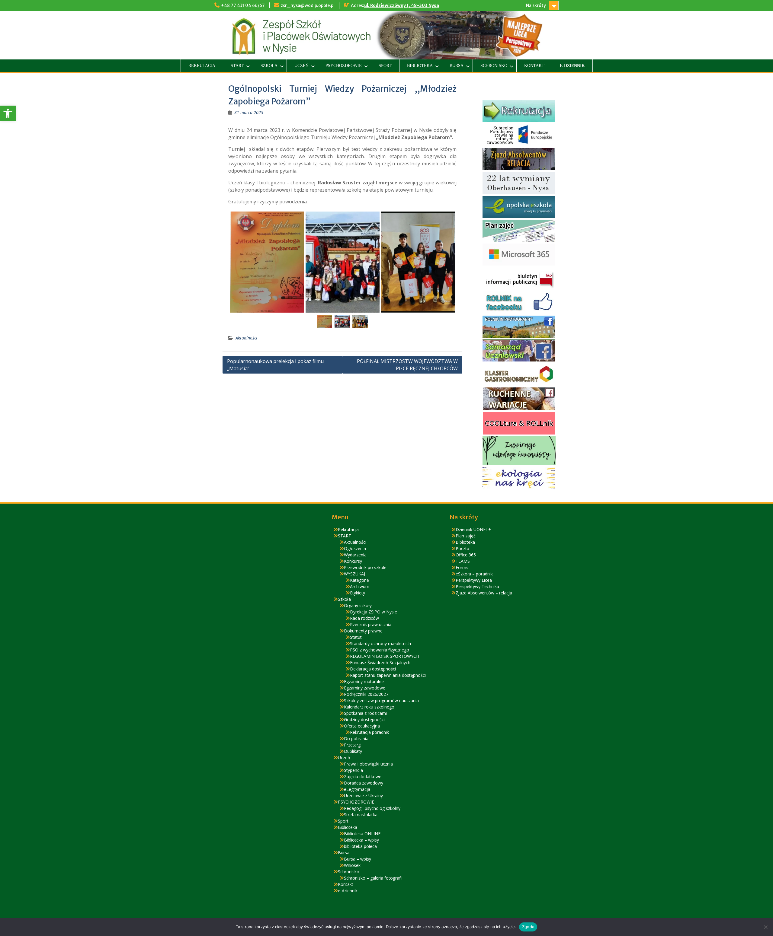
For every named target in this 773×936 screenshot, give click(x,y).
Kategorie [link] (359, 580)
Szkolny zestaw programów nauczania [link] (381, 700)
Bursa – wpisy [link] (357, 859)
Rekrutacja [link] (201, 65)
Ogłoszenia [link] (355, 548)
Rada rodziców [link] (364, 618)
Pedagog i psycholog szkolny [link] (372, 808)
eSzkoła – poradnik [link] (474, 574)
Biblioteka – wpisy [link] (361, 840)
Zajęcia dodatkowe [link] (362, 776)
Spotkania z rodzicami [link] (365, 713)
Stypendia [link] (353, 770)
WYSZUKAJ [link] (354, 574)
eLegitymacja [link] (357, 789)
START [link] (237, 65)
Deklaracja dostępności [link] (373, 669)
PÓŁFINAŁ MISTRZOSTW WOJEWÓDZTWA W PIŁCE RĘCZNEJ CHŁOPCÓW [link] (407, 365)
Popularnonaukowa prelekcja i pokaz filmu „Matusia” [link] (275, 365)
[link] (8, 113)
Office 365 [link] (466, 555)
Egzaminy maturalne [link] (364, 681)
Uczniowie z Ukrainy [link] (363, 795)
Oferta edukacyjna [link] (362, 726)
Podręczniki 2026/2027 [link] (366, 694)
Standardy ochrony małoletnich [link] (380, 643)
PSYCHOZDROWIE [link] (344, 65)
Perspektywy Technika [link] (477, 586)
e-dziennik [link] (572, 65)
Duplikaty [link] (353, 751)
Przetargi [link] (352, 745)
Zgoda (528, 926)
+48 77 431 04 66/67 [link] (243, 5)
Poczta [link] (462, 548)
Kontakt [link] (534, 65)
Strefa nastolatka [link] (360, 814)
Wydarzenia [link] (355, 555)
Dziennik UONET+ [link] (473, 529)
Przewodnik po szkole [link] (365, 567)
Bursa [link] (456, 65)
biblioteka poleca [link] (360, 846)
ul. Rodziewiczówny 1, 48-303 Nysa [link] (401, 5)
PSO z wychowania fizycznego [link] (379, 650)
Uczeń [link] (301, 65)
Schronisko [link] (493, 65)
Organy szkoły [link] (358, 605)
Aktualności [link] (246, 338)
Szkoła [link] (269, 65)
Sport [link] (385, 65)
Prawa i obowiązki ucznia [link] (368, 764)
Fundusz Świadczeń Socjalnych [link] (380, 662)
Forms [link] (462, 567)
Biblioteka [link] (420, 65)
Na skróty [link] (536, 5)
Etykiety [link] (357, 593)
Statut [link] (356, 637)
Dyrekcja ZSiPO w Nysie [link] (373, 612)
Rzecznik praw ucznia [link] (370, 624)
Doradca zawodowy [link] (363, 783)
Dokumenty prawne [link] (363, 631)
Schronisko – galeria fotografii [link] (373, 878)
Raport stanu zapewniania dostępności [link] (388, 675)
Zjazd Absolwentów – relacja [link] (484, 593)
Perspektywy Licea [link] (474, 580)
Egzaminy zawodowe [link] (364, 688)
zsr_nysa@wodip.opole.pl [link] (308, 5)
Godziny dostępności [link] (364, 719)
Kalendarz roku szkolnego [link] (369, 707)
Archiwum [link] (359, 586)
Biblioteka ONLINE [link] (362, 833)
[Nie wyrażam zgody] (765, 927)
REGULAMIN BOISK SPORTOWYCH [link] (384, 656)
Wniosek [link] (352, 865)
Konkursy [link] (353, 561)
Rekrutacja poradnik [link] (369, 732)
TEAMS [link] (463, 561)
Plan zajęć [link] (466, 536)
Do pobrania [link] (356, 738)
